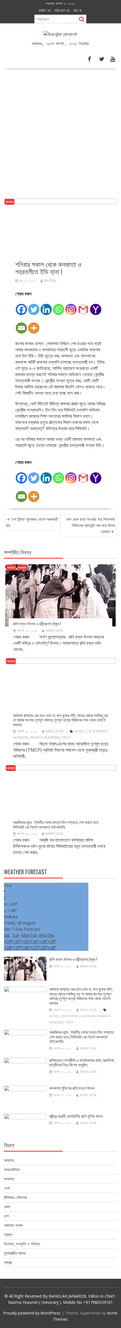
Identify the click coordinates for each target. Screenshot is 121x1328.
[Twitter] (33, 306)
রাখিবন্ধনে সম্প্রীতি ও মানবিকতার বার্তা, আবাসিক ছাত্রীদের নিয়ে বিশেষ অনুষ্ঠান (81, 1062)
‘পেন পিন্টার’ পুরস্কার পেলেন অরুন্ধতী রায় (32, 522)
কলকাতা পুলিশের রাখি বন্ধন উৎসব (72, 1088)
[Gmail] (83, 306)
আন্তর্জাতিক (12, 1169)
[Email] (21, 325)
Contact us (62, 10)
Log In (77, 10)
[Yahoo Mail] (95, 306)
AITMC (80, 731)
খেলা (7, 1188)
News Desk (54, 630)
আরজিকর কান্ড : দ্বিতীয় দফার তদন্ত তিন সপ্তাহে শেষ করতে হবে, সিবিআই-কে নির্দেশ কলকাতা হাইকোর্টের (56, 824)
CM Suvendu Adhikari (77, 1016)
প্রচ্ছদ (8, 1234)
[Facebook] (21, 306)
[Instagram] (71, 306)
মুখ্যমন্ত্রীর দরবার (15, 1253)
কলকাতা (10, 202)
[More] (33, 325)
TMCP (66, 737)
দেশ (6, 1216)
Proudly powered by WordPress (31, 1313)
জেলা (7, 1206)
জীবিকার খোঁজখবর (15, 1197)
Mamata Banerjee (45, 737)
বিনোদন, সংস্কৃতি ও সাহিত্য (22, 1243)
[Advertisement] (60, 131)
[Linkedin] (46, 306)
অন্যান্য (11, 567)
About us (45, 10)
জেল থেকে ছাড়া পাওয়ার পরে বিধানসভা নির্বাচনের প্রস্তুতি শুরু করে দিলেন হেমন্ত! (90, 525)
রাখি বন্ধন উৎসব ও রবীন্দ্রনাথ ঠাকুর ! (37, 623)
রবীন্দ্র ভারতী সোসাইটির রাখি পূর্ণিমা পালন (76, 1116)
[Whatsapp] (58, 306)
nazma (50, 280)
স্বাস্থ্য (8, 1262)
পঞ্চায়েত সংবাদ (13, 1225)
